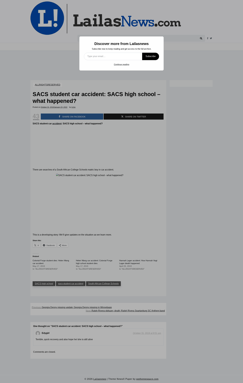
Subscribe (151, 56)
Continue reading (121, 64)
